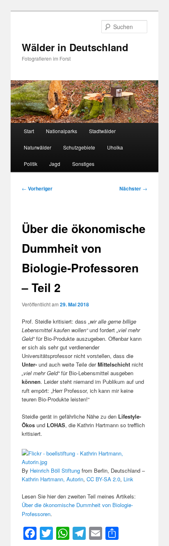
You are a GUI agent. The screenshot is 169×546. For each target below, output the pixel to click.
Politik (30, 163)
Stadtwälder (102, 130)
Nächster (133, 188)
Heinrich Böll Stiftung (55, 470)
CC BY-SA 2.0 (103, 479)
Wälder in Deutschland (75, 47)
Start (29, 130)
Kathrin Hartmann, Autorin (52, 479)
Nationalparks (61, 130)
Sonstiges (83, 163)
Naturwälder (37, 147)
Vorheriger (37, 188)
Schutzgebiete (79, 147)
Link (128, 479)
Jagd (54, 163)
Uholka (115, 147)
